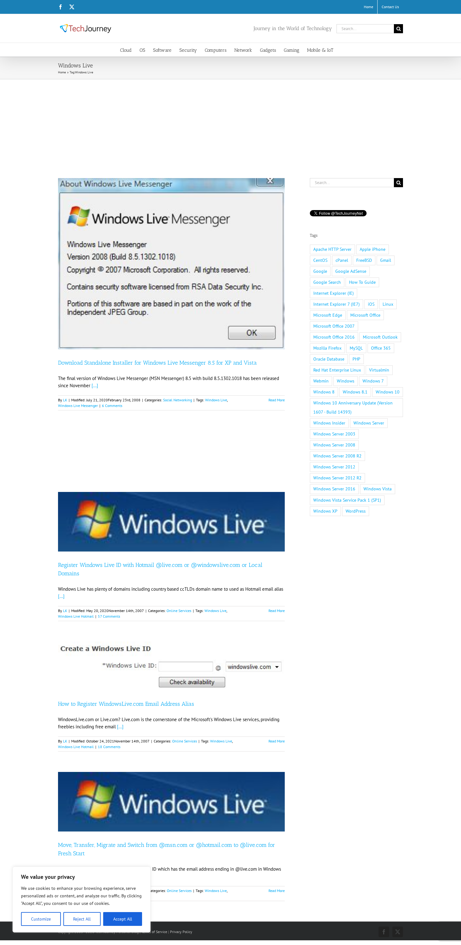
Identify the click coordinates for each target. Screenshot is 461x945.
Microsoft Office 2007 (334, 326)
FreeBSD (364, 260)
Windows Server (368, 423)
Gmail (385, 260)
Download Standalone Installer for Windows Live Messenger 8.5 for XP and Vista (157, 362)
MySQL (356, 348)
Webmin (321, 381)
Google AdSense (350, 271)
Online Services (179, 610)
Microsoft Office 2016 (334, 337)
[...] (95, 385)
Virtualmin (379, 370)
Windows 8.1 (355, 392)
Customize (41, 919)
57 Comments (109, 616)
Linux (388, 304)
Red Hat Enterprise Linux (337, 370)
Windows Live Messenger (78, 405)
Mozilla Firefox (327, 348)
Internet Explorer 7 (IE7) (336, 304)
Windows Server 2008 (334, 445)
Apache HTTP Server (332, 249)
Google (320, 271)
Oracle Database (328, 359)
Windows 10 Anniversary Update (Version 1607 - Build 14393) (353, 407)
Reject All (82, 919)
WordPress (356, 511)
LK (65, 400)
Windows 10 (388, 392)
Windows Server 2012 (334, 467)
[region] (82, 899)
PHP (356, 359)
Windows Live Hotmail (76, 616)
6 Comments (112, 405)
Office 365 (381, 348)
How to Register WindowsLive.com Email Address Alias (126, 703)
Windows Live (216, 400)
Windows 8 (324, 392)
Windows (345, 381)
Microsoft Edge (327, 315)
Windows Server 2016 (334, 489)
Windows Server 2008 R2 (337, 456)
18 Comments (109, 746)
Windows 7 (373, 381)
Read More (276, 400)
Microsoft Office (365, 315)
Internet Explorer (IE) (333, 293)
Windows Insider (329, 423)
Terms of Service (154, 931)
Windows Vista (377, 489)
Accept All (122, 919)
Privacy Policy (181, 931)
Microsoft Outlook (380, 337)
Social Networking (177, 400)
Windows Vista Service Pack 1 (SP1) (347, 500)
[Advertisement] (230, 126)
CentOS (320, 260)
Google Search (327, 282)
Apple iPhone (372, 249)
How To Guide (362, 282)
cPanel (342, 260)
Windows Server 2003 (334, 434)
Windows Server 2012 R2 (337, 478)
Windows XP (325, 511)
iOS (371, 304)
